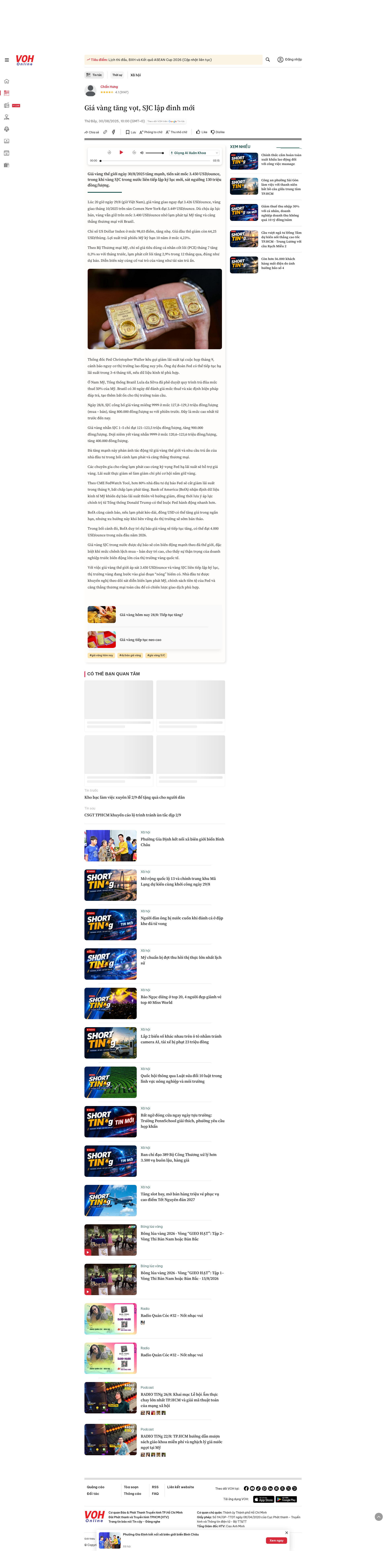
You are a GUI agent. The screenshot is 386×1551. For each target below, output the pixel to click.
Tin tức (97, 75)
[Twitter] (288, 1489)
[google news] (276, 1489)
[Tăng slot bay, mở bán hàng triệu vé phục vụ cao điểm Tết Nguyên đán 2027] (110, 1200)
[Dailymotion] (294, 1489)
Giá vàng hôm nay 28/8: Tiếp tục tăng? (151, 614)
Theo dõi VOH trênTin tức (166, 121)
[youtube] (252, 1489)
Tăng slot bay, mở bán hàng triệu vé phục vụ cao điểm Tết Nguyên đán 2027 (180, 1196)
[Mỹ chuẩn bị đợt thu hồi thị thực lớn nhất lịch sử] (110, 964)
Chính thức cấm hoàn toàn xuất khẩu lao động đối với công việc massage (281, 159)
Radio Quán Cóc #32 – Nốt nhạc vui (172, 1315)
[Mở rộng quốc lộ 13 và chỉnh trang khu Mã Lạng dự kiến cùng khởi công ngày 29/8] (110, 885)
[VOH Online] (94, 1517)
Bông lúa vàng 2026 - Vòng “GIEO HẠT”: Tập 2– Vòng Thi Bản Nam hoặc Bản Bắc (182, 1236)
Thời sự (117, 75)
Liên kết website (180, 1487)
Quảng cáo (95, 1487)
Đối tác (93, 1494)
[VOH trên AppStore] (263, 1500)
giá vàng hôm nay (102, 655)
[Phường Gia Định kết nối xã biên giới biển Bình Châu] (110, 845)
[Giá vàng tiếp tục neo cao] (102, 639)
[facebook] (113, 133)
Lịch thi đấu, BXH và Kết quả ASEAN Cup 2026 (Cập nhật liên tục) (160, 60)
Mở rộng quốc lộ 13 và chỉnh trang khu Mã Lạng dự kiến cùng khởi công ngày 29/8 (178, 881)
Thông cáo (132, 1494)
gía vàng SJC (157, 655)
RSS (155, 1487)
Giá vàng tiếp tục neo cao (140, 639)
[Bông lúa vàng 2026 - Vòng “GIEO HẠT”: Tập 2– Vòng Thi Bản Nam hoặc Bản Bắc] (110, 1240)
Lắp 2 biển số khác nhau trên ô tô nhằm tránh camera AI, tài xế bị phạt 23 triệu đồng (181, 1039)
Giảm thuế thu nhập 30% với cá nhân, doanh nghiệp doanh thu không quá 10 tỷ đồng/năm (280, 213)
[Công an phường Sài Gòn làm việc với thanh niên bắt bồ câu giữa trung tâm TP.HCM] (244, 186)
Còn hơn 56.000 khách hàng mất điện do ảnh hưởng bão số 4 (278, 263)
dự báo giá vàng (131, 655)
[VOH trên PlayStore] (286, 1500)
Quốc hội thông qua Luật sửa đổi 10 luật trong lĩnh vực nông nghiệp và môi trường (181, 1078)
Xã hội (135, 75)
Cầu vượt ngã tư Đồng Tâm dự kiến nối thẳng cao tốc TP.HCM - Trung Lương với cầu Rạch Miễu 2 (281, 239)
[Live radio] (23, 105)
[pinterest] (264, 1489)
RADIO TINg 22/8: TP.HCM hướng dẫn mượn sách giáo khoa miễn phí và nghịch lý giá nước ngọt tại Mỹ (181, 1441)
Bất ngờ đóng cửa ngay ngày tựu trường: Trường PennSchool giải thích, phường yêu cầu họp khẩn (183, 1120)
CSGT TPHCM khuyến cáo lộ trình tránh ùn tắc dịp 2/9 (132, 815)
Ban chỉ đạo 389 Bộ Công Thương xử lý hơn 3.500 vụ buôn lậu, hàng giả (179, 1157)
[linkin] (270, 1489)
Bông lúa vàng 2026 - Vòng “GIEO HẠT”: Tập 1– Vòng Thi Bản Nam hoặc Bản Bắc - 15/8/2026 (182, 1275)
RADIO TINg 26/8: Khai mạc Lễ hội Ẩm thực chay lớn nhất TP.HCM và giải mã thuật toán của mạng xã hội (180, 1399)
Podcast (147, 1387)
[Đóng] (287, 1533)
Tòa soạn (131, 1487)
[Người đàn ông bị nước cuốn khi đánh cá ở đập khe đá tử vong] (110, 924)
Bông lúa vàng (152, 1227)
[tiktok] (258, 1489)
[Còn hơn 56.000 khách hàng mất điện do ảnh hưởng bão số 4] (244, 264)
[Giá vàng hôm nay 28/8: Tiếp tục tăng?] (102, 614)
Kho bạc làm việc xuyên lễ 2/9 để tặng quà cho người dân (134, 797)
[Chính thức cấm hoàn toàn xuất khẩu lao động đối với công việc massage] (244, 161)
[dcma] (282, 1489)
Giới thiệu (89, 1538)
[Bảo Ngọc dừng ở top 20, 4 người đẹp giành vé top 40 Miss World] (110, 1003)
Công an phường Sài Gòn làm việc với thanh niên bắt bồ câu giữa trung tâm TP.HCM (281, 187)
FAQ (155, 1494)
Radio (145, 1309)
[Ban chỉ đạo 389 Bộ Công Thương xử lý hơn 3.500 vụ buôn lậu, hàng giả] (110, 1161)
